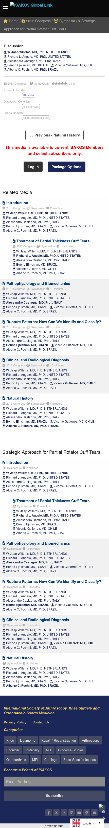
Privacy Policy (15, 722)
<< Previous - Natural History (54, 134)
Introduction (16, 202)
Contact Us (40, 722)
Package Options (66, 166)
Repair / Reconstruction (58, 740)
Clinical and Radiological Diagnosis (37, 360)
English (88, 823)
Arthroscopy (91, 740)
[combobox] (87, 823)
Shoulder (28, 95)
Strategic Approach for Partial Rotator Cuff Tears (51, 451)
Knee (10, 740)
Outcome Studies (71, 749)
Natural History (19, 398)
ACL (49, 749)
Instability (32, 749)
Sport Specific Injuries (36, 118)
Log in (33, 166)
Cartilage (50, 759)
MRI (35, 759)
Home (13, 20)
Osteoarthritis (16, 759)
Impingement (31, 106)
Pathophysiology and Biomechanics (37, 283)
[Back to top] (92, 796)
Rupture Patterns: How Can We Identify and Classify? (53, 321)
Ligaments (27, 740)
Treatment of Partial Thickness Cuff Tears (52, 241)
